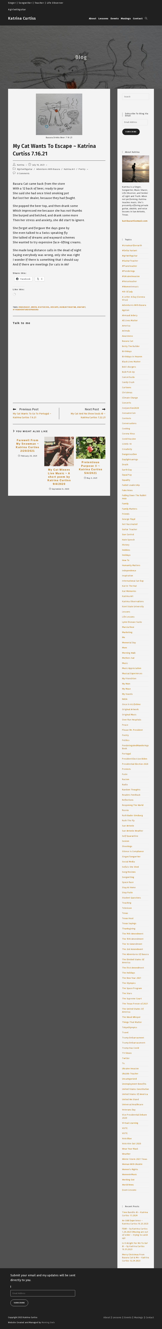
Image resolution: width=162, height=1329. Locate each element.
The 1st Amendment (132, 944)
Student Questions (131, 898)
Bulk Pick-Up (128, 372)
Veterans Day (129, 1110)
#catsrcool (43, 307)
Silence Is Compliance (133, 851)
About (106, 1317)
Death (125, 464)
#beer (34, 307)
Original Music (129, 714)
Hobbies (126, 550)
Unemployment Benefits (134, 1084)
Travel (125, 1032)
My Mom (126, 684)
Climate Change (130, 398)
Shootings (127, 846)
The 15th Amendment (132, 939)
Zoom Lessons (129, 1190)
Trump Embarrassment (133, 1043)
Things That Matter (132, 1022)
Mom (124, 647)
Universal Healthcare (132, 1104)
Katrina (20, 165)
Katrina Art (69, 169)
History (125, 545)
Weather (126, 1154)
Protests (126, 769)
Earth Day (127, 470)
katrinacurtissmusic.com (134, 221)
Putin (124, 774)
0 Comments (23, 173)
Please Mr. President (132, 730)
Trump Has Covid (130, 1048)
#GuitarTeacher (130, 261)
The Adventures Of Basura (135, 954)
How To (125, 560)
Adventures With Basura (48, 169)
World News (128, 1185)
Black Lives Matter (131, 361)
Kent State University (133, 606)
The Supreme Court (132, 998)
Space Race (128, 882)
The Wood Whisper (131, 1017)
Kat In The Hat (129, 586)
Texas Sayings (129, 923)
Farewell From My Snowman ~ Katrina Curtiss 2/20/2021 (27, 445)
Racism (125, 779)
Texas (125, 913)
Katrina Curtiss (22, 18)
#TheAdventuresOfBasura (25, 310)
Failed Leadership (131, 485)
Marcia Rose (128, 627)
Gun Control (128, 534)
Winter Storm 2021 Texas (134, 1159)
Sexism (125, 841)
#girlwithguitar (25, 169)
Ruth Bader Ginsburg (132, 815)
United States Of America (135, 1094)
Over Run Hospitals (131, 719)
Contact (150, 1317)
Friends (126, 514)
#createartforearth (132, 245)
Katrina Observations (133, 601)
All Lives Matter (130, 320)
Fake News (127, 490)
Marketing (127, 632)
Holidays (126, 555)
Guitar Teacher (129, 529)
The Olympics (129, 983)
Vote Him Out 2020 (131, 1143)
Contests (126, 418)
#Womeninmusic (130, 286)
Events (128, 1317)
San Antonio (128, 826)
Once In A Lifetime (131, 704)
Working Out (128, 1179)
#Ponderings (128, 271)
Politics (125, 740)
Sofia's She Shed (130, 867)
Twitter (126, 1058)
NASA (124, 699)
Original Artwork (130, 709)
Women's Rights (130, 1169)
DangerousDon (129, 454)
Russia (125, 810)
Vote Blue (127, 1138)
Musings (138, 1317)
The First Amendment (133, 968)
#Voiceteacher (129, 281)
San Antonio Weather (132, 831)
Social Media (128, 861)
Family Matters (129, 509)
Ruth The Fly (128, 820)
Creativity (127, 449)
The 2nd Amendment (132, 949)
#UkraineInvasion (131, 276)
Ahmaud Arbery (129, 315)
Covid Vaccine (129, 439)
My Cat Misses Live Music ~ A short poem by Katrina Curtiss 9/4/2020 (59, 476)
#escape (54, 307)
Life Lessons (128, 617)
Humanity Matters (131, 565)
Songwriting (128, 877)
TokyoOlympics (129, 1027)
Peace (125, 725)
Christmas (127, 392)
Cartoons (126, 387)
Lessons (126, 612)
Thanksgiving (128, 928)
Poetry (82, 169)
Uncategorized (129, 1079)
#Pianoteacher (129, 266)
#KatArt (81, 307)
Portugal (126, 754)
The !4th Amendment (132, 933)
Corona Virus (128, 433)
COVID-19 (126, 444)
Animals (126, 331)
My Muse (126, 689)
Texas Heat (127, 918)
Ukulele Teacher (130, 1073)
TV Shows (127, 1053)
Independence (129, 570)
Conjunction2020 (130, 408)
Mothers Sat (128, 658)
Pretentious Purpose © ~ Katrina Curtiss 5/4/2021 (91, 467)
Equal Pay (127, 475)
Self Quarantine (130, 836)
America (126, 325)
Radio (125, 784)
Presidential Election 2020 (135, 764)
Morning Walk (129, 653)
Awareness (127, 336)
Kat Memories (129, 591)
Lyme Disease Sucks (132, 622)
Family (125, 503)
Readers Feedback (131, 795)
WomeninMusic (129, 1174)
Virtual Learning (130, 1123)
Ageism (125, 310)
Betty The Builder (131, 346)
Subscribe (131, 132)
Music (125, 663)
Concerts (126, 403)
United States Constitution (135, 1089)
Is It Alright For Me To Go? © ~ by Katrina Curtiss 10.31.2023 (135, 1246)
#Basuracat (24, 307)
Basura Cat (127, 341)
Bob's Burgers (129, 367)
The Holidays (128, 973)
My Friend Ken (129, 678)
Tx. (123, 1063)
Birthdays (127, 351)
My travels (127, 694)
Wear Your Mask (130, 1149)
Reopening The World (132, 805)
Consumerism (129, 413)
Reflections (128, 800)
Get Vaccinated (129, 524)
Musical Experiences (132, 673)
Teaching (126, 903)
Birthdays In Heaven (132, 356)
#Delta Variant (129, 250)
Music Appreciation (131, 668)
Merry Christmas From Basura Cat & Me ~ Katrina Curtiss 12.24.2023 (135, 1257)
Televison (127, 908)
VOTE (124, 1128)
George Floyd (128, 519)
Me (123, 637)
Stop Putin (127, 892)
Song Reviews (129, 872)
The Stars (127, 993)
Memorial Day (129, 642)
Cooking (126, 428)
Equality (126, 480)
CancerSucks (128, 377)
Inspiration (127, 575)
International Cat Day (133, 581)
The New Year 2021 (131, 978)
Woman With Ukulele (132, 1164)
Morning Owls (48, 1322)
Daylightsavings (130, 459)
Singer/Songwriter (131, 856)
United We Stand (130, 1099)
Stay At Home (129, 887)
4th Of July (127, 291)
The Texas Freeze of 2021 (135, 1003)
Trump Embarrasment (133, 1037)
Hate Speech (128, 540)
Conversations (129, 423)
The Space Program (132, 988)
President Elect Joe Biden (134, 759)
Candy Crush (128, 382)
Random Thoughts (131, 789)
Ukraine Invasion (130, 1068)
